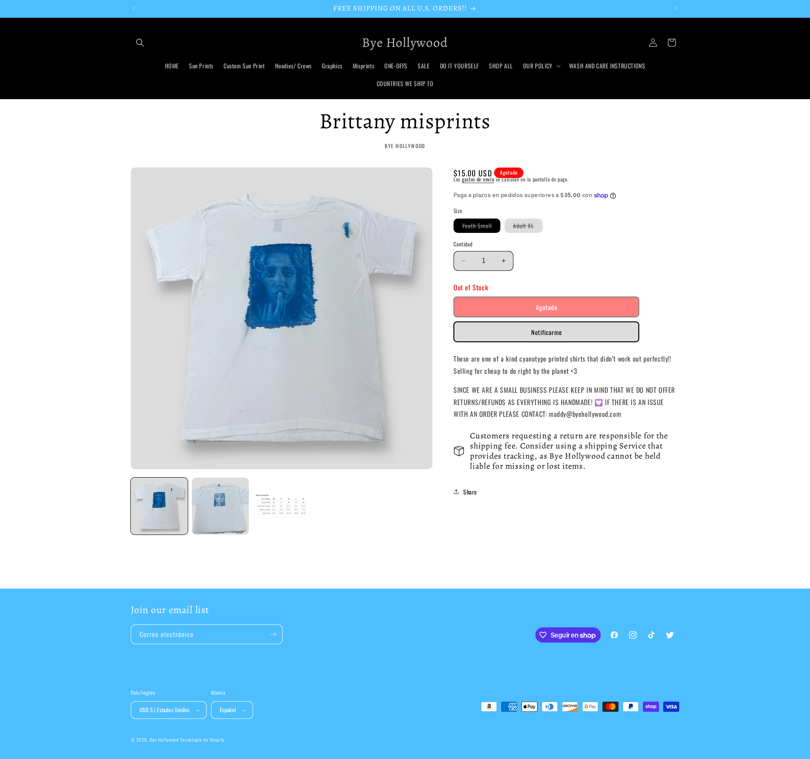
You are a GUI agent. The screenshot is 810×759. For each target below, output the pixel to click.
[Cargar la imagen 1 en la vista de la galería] (159, 506)
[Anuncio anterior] (133, 8)
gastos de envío (478, 179)
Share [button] (470, 491)
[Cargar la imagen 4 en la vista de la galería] (281, 506)
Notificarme (546, 332)
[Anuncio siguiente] (676, 8)
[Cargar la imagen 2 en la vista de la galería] (220, 506)
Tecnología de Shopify (202, 739)
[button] (140, 42)
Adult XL (528, 227)
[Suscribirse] (273, 634)
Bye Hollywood (164, 739)
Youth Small (481, 227)
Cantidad (463, 244)
